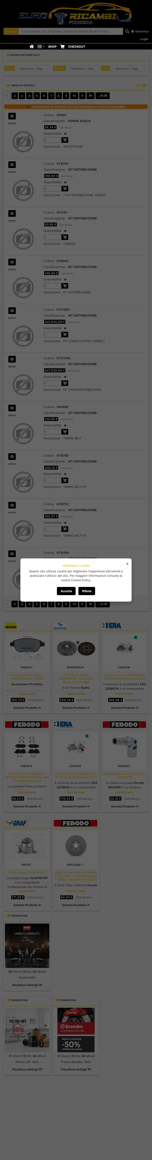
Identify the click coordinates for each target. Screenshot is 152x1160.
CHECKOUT (76, 46)
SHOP (52, 46)
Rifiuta (86, 591)
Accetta (66, 591)
